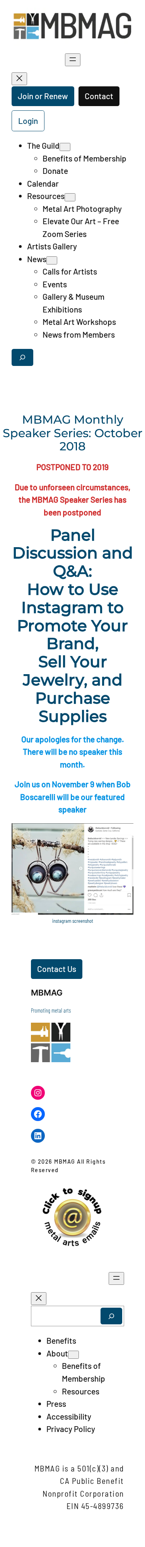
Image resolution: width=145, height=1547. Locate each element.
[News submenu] (51, 260)
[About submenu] (73, 1355)
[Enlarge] (123, 833)
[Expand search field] (22, 357)
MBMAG (47, 993)
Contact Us (56, 969)
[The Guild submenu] (65, 147)
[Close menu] (19, 78)
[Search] (111, 1316)
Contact (99, 96)
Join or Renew (43, 96)
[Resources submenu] (70, 197)
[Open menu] (72, 59)
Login (28, 120)
